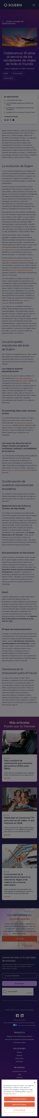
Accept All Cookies (19, 1099)
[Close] (34, 1082)
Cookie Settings (19, 1110)
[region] (19, 1098)
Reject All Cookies (19, 1104)
